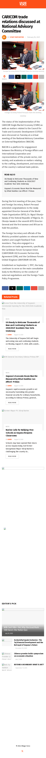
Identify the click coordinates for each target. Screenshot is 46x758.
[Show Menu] (3, 4)
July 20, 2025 (9, 633)
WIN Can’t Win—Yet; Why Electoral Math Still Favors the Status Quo (21, 628)
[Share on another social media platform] (41, 77)
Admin (10, 335)
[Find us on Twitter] (22, 751)
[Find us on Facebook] (19, 751)
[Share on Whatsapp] (24, 77)
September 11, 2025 (21, 668)
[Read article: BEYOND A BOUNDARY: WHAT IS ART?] (7, 667)
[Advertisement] (23, 700)
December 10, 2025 (21, 648)
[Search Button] (43, 4)
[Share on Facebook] (11, 77)
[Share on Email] (35, 77)
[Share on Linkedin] (29, 77)
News (10, 12)
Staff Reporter (17, 37)
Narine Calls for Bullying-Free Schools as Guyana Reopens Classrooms (19, 433)
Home (4, 12)
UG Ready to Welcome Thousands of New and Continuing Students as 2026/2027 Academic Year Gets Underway (21, 181)
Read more (13, 348)
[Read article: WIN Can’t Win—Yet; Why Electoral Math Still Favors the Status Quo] (23, 623)
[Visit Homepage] (23, 4)
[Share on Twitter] (18, 77)
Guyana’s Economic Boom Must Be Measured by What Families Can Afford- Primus (21, 379)
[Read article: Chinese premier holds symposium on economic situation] (7, 656)
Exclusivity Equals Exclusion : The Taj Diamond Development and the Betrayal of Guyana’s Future (28, 642)
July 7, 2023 (18, 659)
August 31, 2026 (18, 335)
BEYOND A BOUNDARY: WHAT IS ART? (29, 665)
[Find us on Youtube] (25, 751)
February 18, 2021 (33, 37)
